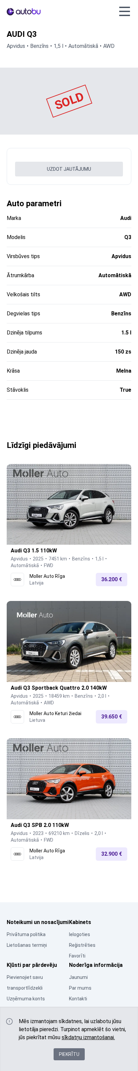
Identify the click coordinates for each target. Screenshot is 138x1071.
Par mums (80, 988)
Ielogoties (79, 934)
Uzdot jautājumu (69, 169)
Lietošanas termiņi (27, 945)
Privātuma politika (26, 934)
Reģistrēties (82, 945)
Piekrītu (69, 1054)
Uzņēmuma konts (26, 998)
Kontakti (78, 998)
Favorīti (77, 956)
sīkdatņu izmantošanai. (88, 1037)
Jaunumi (78, 977)
